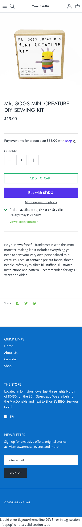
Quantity (10, 151)
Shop (8, 366)
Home (8, 346)
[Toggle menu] (4, 6)
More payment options (41, 202)
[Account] (68, 6)
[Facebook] (5, 416)
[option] (41, 53)
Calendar (10, 359)
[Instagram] (11, 416)
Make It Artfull (21, 502)
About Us (10, 352)
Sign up (16, 473)
